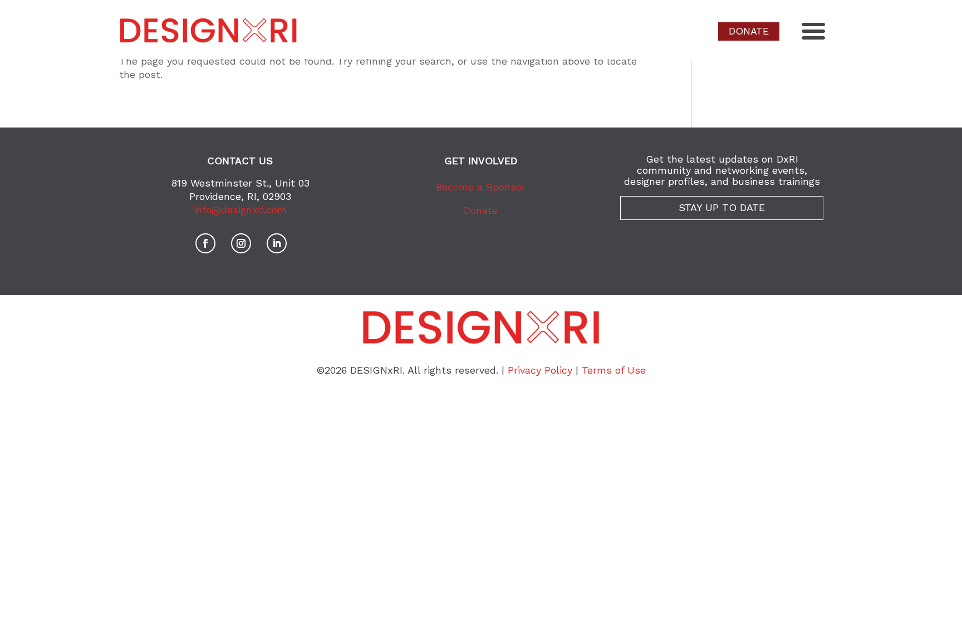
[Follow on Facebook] (205, 243)
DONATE (749, 31)
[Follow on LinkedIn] (277, 243)
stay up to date (722, 207)
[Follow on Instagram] (241, 243)
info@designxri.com (240, 210)
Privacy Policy (540, 370)
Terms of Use (614, 370)
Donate (481, 210)
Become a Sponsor (481, 187)
